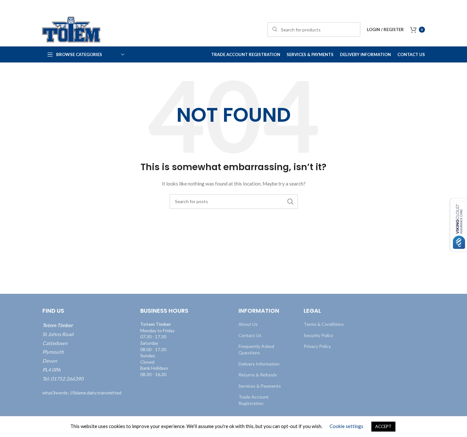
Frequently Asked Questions (256, 349)
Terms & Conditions (324, 324)
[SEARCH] (290, 201)
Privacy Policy (317, 346)
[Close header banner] (459, 6)
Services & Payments (259, 386)
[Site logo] (71, 29)
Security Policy (318, 335)
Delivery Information (259, 364)
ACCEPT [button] (383, 426)
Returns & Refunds (257, 374)
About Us (248, 324)
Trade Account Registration (253, 400)
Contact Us (250, 335)
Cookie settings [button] (346, 426)
